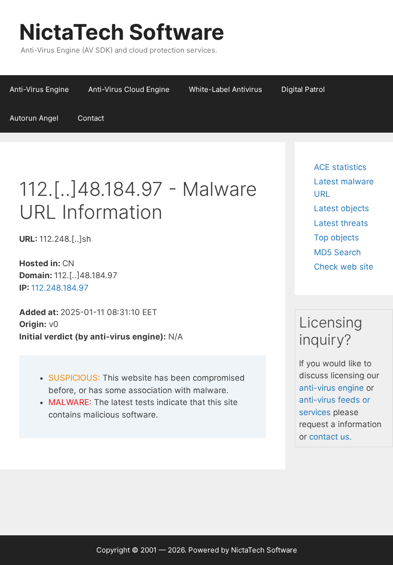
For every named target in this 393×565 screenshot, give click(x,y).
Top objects (336, 237)
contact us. (330, 436)
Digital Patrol (303, 89)
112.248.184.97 (60, 288)
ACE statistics (340, 167)
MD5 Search (337, 252)
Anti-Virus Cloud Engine (129, 89)
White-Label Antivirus (225, 89)
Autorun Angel (34, 118)
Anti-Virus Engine (39, 89)
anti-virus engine (331, 388)
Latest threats (341, 223)
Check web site (343, 266)
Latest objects (341, 208)
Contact (91, 118)
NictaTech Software (121, 32)
